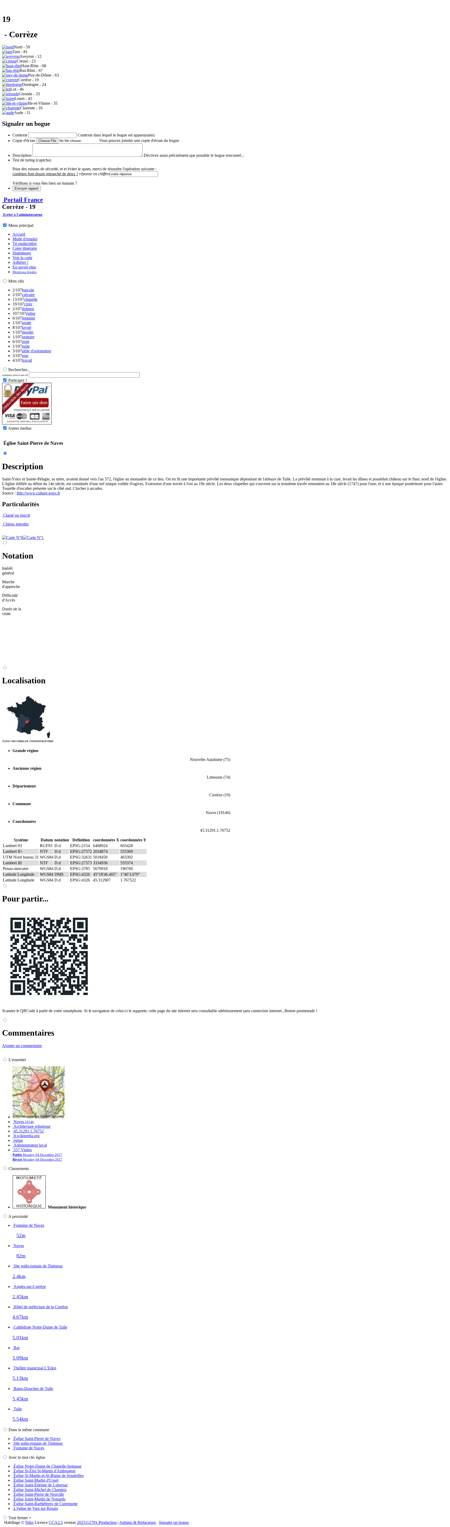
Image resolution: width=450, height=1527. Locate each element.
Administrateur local (29, 1145)
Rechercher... (19, 369)
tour (25, 355)
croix (28, 304)
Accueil (18, 234)
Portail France (22, 199)
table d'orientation (36, 351)
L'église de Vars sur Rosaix (35, 1508)
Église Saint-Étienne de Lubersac (40, 1485)
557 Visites (37, 1154)
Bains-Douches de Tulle (32, 1388)
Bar (16, 1347)
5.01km (20, 1337)
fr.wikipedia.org (26, 1136)
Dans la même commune (29, 1430)
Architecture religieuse (31, 1126)
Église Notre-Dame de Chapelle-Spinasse (47, 1466)
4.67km (20, 1317)
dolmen (28, 308)
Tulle (17, 1409)
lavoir (26, 327)
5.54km (20, 1419)
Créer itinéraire (24, 248)
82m (21, 1256)
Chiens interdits (15, 524)
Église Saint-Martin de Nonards (38, 1499)
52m (21, 1235)
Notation (17, 555)
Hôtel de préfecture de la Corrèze (40, 1307)
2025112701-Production (97, 1522)
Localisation (24, 680)
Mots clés (16, 281)
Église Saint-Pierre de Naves (36, 1438)
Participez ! (17, 380)
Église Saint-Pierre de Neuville (38, 1494)
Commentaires (28, 1032)
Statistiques (21, 253)
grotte (26, 323)
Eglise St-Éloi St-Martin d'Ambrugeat (43, 1471)
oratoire (28, 337)
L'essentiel (17, 1059)
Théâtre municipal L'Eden (34, 1368)
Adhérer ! (20, 262)
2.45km (20, 1296)
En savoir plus (24, 267)
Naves (23, 1121)
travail (27, 360)
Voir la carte (22, 257)
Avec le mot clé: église (26, 1457)
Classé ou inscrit (16, 515)
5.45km (20, 1398)
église (30, 313)
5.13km (20, 1378)
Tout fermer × (20, 1518)
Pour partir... (25, 898)
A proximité (18, 1216)
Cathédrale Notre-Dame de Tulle (39, 1327)
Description (22, 466)
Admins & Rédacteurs (137, 1522)
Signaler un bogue (174, 1522)
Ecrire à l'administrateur (22, 215)
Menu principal (20, 225)
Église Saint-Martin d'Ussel (35, 1480)
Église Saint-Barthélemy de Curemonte (45, 1503)
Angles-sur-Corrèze (29, 1286)
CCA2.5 (56, 1522)
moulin (27, 332)
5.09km (20, 1358)
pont (25, 341)
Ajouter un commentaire (22, 1045)
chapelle (31, 299)
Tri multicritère (24, 243)
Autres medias (20, 428)
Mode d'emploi (24, 239)
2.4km (19, 1276)
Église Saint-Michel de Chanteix (39, 1489)
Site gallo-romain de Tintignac (37, 1266)
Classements (19, 1168)
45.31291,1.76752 (28, 1131)
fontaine (28, 318)
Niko (29, 1522)
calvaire (28, 294)
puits (26, 346)
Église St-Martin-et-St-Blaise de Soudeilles (48, 1475)
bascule (28, 290)
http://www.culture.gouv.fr (38, 493)
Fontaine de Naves (28, 1225)
